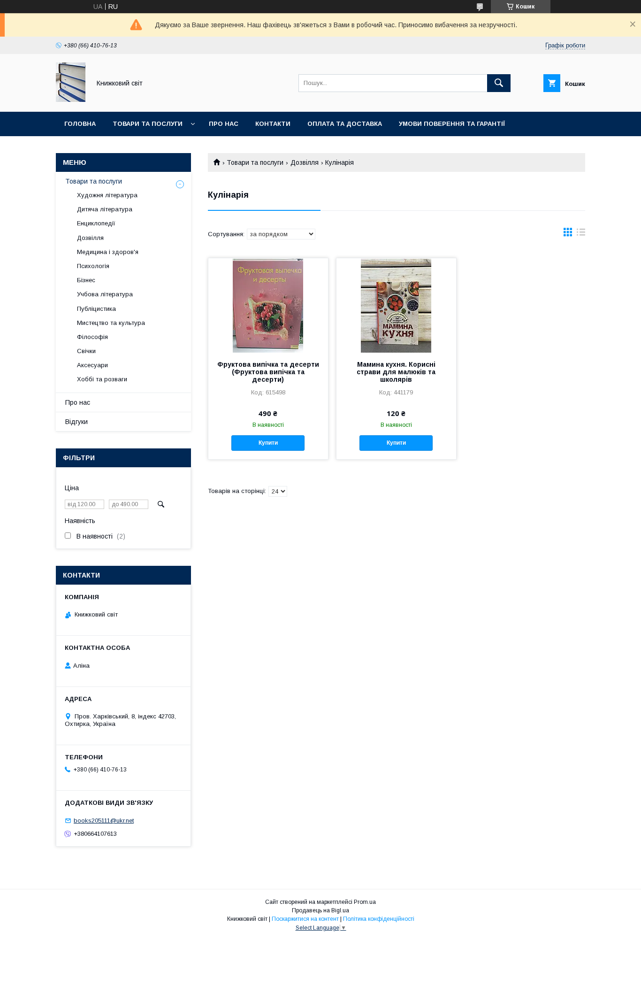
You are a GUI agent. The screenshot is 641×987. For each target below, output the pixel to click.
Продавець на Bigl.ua (320, 910)
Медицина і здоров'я (107, 251)
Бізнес (86, 280)
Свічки (86, 351)
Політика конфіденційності (378, 919)
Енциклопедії (96, 223)
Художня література (107, 195)
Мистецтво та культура (111, 322)
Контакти (272, 123)
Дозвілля (304, 162)
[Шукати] (499, 83)
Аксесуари (92, 365)
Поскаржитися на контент (305, 919)
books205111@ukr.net (104, 820)
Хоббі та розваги (102, 379)
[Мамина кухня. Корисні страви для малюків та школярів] (396, 305)
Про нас (223, 123)
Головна (80, 123)
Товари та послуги (148, 123)
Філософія (92, 336)
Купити (268, 443)
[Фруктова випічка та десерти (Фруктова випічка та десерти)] (268, 305)
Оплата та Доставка (344, 123)
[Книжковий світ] (70, 99)
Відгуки (76, 421)
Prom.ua (365, 902)
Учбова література (105, 294)
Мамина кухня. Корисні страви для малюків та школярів (396, 372)
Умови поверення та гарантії (452, 123)
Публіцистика (96, 308)
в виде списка (581, 234)
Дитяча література (104, 209)
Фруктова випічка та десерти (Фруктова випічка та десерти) (268, 372)
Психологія (93, 266)
